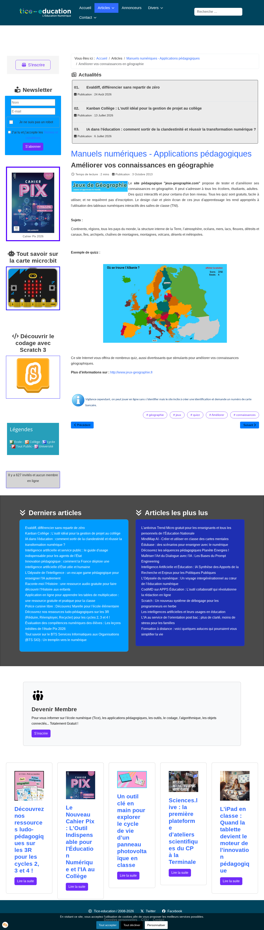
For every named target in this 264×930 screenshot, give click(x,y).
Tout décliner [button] (132, 925)
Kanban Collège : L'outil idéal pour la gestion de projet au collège (144, 108)
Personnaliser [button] (156, 925)
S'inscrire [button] (41, 733)
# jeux (177, 414)
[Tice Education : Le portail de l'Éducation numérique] (45, 12)
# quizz (195, 414)
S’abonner (33, 146)
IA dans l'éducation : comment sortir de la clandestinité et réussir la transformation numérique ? (171, 129)
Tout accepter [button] (108, 925)
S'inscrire (36, 65)
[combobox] (218, 12)
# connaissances (245, 414)
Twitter (151, 911)
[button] (5, 925)
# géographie (155, 414)
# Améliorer (216, 414)
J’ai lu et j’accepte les (34, 135)
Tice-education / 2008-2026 (114, 911)
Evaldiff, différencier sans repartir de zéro (123, 87)
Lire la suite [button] (25, 881)
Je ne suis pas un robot (36, 122)
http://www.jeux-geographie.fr (131, 372)
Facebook (174, 911)
